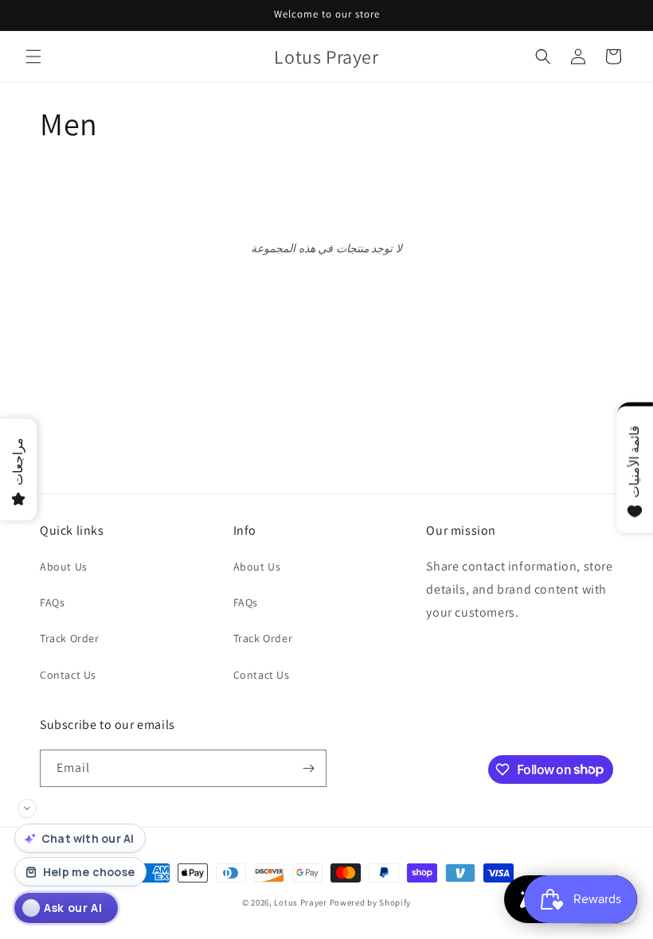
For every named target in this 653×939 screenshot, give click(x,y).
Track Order (70, 638)
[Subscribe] (308, 768)
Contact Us (68, 675)
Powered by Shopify (371, 902)
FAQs (52, 602)
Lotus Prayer (300, 902)
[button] (33, 56)
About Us (64, 566)
